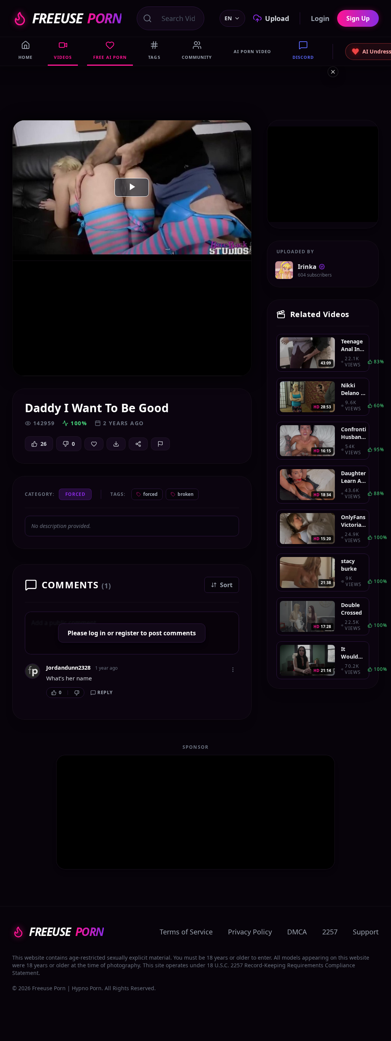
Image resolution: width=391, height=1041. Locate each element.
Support (366, 931)
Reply (105, 692)
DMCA (297, 931)
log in (97, 633)
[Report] (160, 443)
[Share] (138, 443)
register (127, 633)
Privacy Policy (250, 931)
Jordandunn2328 (68, 667)
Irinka (307, 266)
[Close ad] (333, 71)
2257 (330, 931)
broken (186, 494)
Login (320, 18)
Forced (75, 494)
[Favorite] (93, 443)
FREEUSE (76, 18)
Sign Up (358, 18)
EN (228, 18)
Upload (277, 18)
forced (150, 494)
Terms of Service (186, 931)
